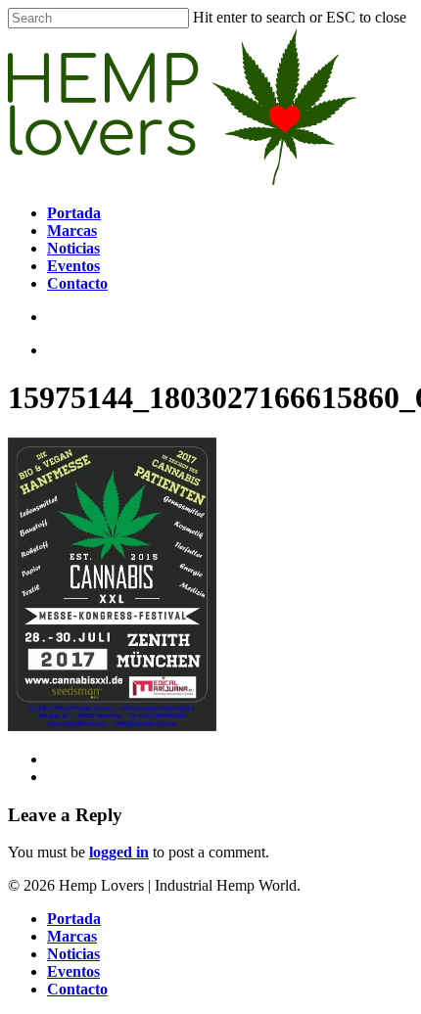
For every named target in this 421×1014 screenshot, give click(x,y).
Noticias (73, 953)
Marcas (72, 936)
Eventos (73, 971)
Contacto (77, 989)
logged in (119, 852)
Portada (74, 918)
